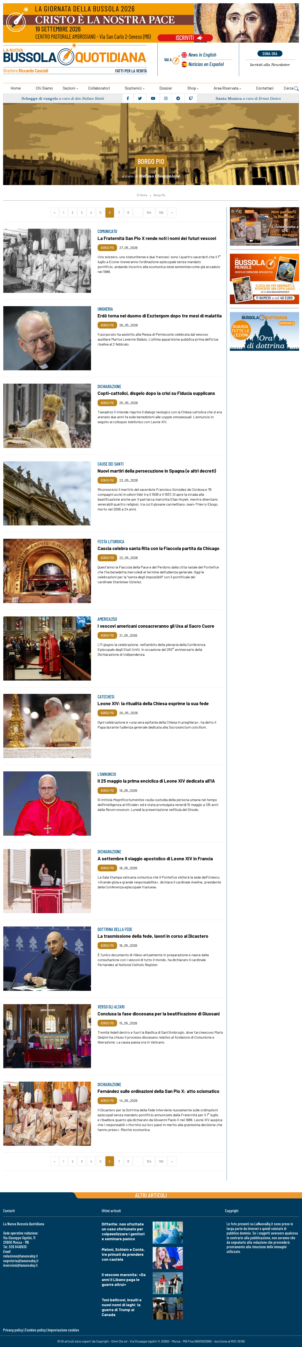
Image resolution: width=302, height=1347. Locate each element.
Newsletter (270, 64)
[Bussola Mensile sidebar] (264, 279)
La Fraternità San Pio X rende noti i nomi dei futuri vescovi (157, 238)
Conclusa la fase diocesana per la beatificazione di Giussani (159, 1013)
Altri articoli (151, 1195)
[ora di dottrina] (264, 331)
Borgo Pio (151, 161)
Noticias (206, 64)
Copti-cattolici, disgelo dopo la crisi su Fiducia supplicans (156, 393)
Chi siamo (44, 88)
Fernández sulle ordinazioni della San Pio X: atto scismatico (158, 1091)
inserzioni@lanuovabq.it (20, 1265)
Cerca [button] (289, 88)
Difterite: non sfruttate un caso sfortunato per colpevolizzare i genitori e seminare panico (123, 1231)
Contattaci (265, 88)
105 (161, 212)
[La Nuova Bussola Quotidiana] (75, 59)
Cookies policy (35, 1330)
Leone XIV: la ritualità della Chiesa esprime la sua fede (153, 703)
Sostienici (133, 88)
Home (16, 88)
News (202, 54)
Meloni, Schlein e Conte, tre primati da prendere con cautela (123, 1254)
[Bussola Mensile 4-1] (264, 226)
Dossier (165, 88)
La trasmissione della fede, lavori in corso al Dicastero (153, 936)
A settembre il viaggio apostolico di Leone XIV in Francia (155, 858)
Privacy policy (13, 1330)
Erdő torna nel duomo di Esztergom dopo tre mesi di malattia (160, 315)
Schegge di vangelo (39, 98)
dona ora (270, 53)
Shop (191, 88)
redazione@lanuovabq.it (20, 1256)
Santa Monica (229, 98)
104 (149, 212)
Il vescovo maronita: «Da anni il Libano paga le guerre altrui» (124, 1279)
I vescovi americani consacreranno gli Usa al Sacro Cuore (156, 626)
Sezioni (69, 88)
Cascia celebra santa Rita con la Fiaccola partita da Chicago (158, 548)
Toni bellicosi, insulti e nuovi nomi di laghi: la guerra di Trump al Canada (122, 1307)
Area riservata (226, 88)
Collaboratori (99, 88)
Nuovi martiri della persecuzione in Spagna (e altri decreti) (157, 471)
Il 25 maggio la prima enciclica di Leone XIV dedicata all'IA (156, 781)
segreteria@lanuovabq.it (20, 1260)
